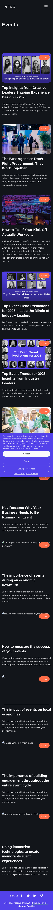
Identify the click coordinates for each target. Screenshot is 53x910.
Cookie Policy (19, 474)
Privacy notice (32, 474)
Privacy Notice (40, 903)
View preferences (26, 468)
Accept (26, 453)
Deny (26, 461)
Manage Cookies (26, 906)
